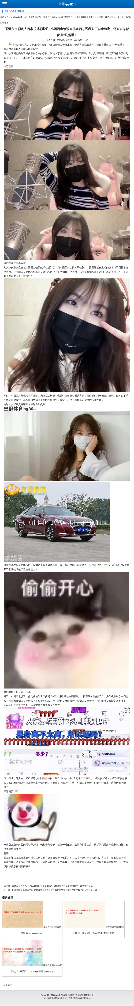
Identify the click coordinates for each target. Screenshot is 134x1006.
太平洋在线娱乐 (36, 404)
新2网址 (87, 998)
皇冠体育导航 (49, 998)
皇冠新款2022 (11, 791)
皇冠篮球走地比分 (32, 17)
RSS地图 (79, 995)
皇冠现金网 (69, 998)
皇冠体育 (60, 998)
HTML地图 (88, 995)
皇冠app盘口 (67, 4)
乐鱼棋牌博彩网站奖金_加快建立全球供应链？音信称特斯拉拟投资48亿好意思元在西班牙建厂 (55, 890)
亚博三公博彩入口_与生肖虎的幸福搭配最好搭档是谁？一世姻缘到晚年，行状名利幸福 (52, 885)
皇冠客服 (79, 998)
